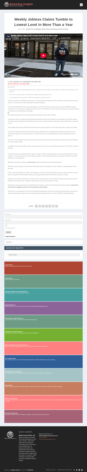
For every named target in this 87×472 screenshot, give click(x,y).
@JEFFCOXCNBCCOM (33, 81)
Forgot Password (10, 236)
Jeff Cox (12, 81)
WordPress (30, 470)
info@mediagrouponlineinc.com (48, 435)
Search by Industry (15, 248)
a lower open (31, 162)
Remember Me (11, 228)
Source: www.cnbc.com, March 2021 (19, 84)
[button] (43, 152)
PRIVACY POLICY (51, 470)
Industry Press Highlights (33, 29)
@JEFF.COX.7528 (20, 81)
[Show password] (6, 225)
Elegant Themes (15, 470)
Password (7, 220)
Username (8, 214)
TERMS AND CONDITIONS (64, 470)
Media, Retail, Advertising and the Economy (55, 29)
